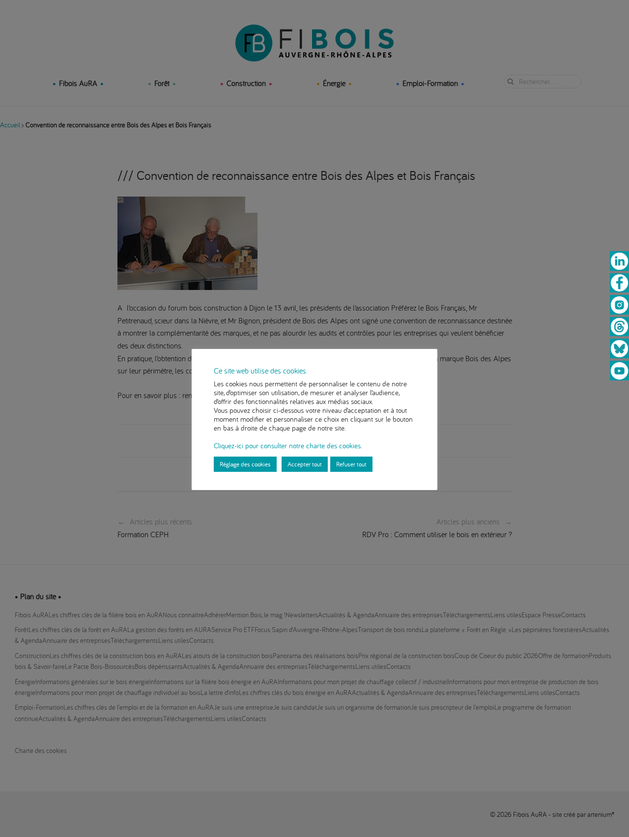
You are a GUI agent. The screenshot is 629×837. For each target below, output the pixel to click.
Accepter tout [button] (304, 464)
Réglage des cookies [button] (245, 464)
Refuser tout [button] (351, 464)
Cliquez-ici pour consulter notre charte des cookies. (288, 445)
